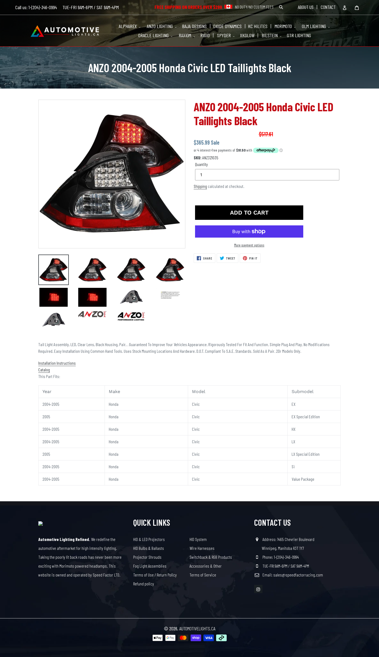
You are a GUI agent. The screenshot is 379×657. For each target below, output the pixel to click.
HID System (198, 539)
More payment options (249, 245)
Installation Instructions (57, 363)
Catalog (44, 369)
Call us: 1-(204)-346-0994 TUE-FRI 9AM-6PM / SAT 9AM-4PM (67, 7)
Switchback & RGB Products (211, 557)
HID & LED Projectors (149, 539)
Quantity (201, 164)
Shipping (200, 186)
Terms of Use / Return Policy (155, 574)
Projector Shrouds (147, 557)
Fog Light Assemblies (149, 565)
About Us (306, 7)
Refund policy (143, 583)
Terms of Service (203, 574)
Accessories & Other (206, 565)
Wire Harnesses (202, 548)
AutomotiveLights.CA (197, 628)
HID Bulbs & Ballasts (148, 548)
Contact (328, 7)
